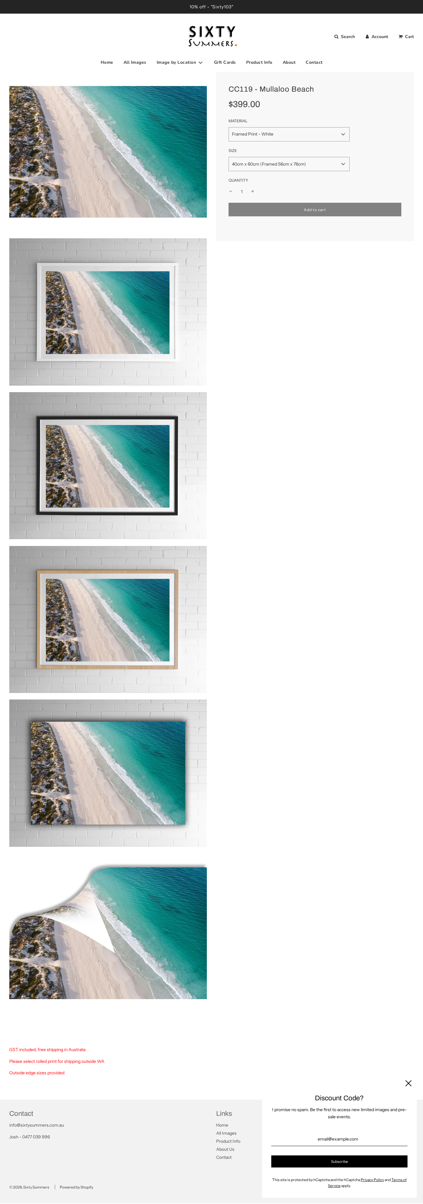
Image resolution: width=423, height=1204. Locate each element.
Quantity (238, 180)
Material (238, 121)
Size (233, 150)
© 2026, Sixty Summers (29, 1187)
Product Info (259, 62)
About (289, 62)
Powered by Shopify (76, 1187)
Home (107, 62)
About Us (225, 1149)
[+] (253, 192)
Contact (314, 62)
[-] (231, 192)
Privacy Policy (372, 1179)
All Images (135, 62)
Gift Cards (225, 62)
